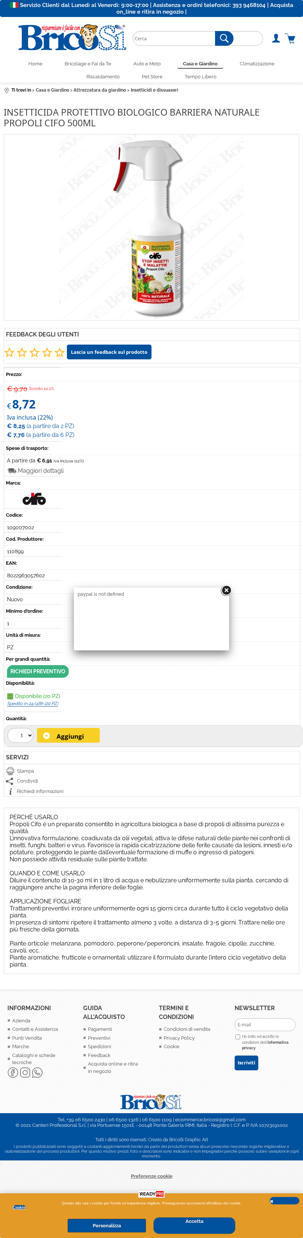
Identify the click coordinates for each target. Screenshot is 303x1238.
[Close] (226, 590)
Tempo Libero (201, 76)
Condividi (27, 781)
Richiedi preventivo (37, 671)
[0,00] (290, 38)
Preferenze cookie (152, 1176)
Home (35, 63)
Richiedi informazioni (40, 791)
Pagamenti (100, 1029)
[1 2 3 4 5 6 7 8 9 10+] (21, 736)
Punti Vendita (27, 1038)
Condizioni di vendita (187, 1029)
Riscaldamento (103, 76)
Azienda (21, 1020)
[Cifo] (34, 503)
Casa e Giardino (200, 63)
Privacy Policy (179, 1038)
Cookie (19, 1207)
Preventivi (99, 1038)
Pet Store (152, 76)
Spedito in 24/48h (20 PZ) (32, 703)
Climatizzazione (257, 63)
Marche (20, 1046)
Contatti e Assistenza (35, 1029)
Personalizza (107, 1225)
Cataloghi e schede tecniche (33, 1059)
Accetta (194, 1221)
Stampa (25, 771)
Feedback (99, 1055)
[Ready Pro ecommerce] (151, 1194)
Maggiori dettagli (41, 470)
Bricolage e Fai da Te (88, 63)
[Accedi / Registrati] (275, 38)
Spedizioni (99, 1046)
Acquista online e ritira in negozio (113, 1067)
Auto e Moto (147, 63)
